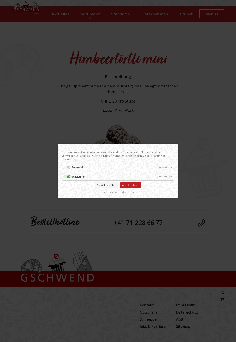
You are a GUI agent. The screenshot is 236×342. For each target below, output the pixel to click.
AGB (132, 192)
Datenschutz (121, 192)
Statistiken (79, 176)
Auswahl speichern (107, 185)
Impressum (107, 192)
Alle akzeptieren (130, 185)
